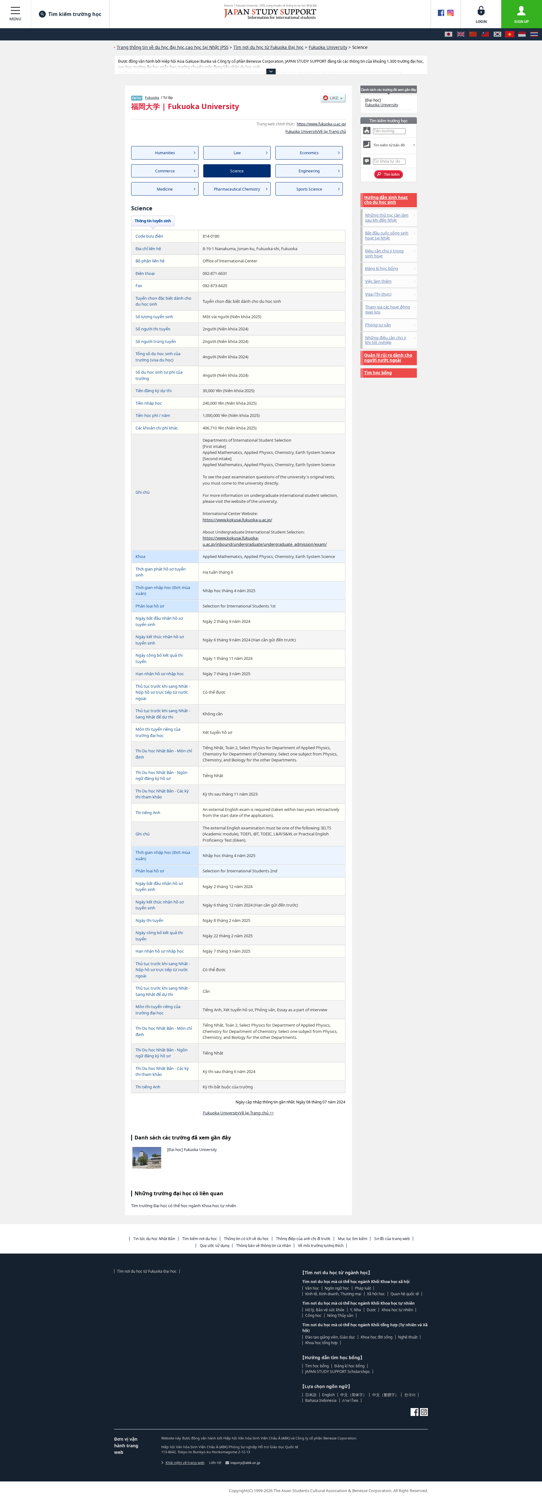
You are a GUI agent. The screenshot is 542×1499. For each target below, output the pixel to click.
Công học (313, 1315)
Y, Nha (355, 1309)
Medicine (165, 189)
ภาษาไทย (350, 1400)
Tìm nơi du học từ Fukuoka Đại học (147, 1271)
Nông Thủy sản (340, 1315)
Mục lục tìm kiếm (352, 1239)
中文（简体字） (353, 1394)
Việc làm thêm (378, 281)
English (328, 1394)
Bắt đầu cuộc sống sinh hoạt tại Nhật (386, 235)
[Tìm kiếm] (388, 174)
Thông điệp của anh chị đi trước (303, 1239)
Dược (371, 1309)
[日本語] (448, 34)
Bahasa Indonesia (321, 1400)
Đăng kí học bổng (381, 268)
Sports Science (309, 189)
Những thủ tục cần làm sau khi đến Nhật (386, 217)
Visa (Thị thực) (378, 294)
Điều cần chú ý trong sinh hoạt (384, 253)
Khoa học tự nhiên (397, 1309)
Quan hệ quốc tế (405, 1294)
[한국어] (497, 34)
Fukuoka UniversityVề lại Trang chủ (315, 131)
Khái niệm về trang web (185, 1462)
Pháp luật (363, 1288)
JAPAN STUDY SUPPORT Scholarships (337, 1371)
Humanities (165, 152)
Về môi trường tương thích (320, 1246)
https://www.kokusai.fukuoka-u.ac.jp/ (237, 520)
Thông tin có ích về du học (246, 1239)
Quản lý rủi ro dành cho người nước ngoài (388, 357)
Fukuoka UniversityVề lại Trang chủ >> (238, 1113)
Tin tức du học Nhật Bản (154, 1239)
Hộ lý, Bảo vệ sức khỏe (324, 1309)
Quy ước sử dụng (214, 1246)
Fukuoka (152, 97)
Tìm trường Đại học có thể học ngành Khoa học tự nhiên (183, 1205)
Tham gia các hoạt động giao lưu (387, 309)
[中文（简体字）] (473, 34)
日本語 (310, 1394)
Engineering (309, 171)
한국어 (410, 1394)
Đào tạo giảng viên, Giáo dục (330, 1337)
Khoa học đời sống (376, 1337)
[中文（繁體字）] (485, 34)
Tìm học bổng (378, 373)
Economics (309, 152)
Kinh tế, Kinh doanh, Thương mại (333, 1294)
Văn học (312, 1288)
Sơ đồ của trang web (392, 1239)
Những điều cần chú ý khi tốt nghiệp (385, 340)
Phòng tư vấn (378, 325)
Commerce (165, 171)
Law (237, 152)
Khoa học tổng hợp (321, 1342)
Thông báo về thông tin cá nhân (263, 1246)
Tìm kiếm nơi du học (199, 1239)
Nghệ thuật (407, 1337)
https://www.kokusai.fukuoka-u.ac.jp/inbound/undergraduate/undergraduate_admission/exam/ (265, 541)
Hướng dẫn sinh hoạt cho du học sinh (386, 200)
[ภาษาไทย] (534, 34)
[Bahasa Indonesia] (522, 34)
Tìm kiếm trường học (74, 14)
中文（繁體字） (385, 1394)
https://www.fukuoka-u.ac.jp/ (321, 124)
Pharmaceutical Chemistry (237, 189)
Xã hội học (376, 1294)
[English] (460, 34)
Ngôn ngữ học (337, 1288)
